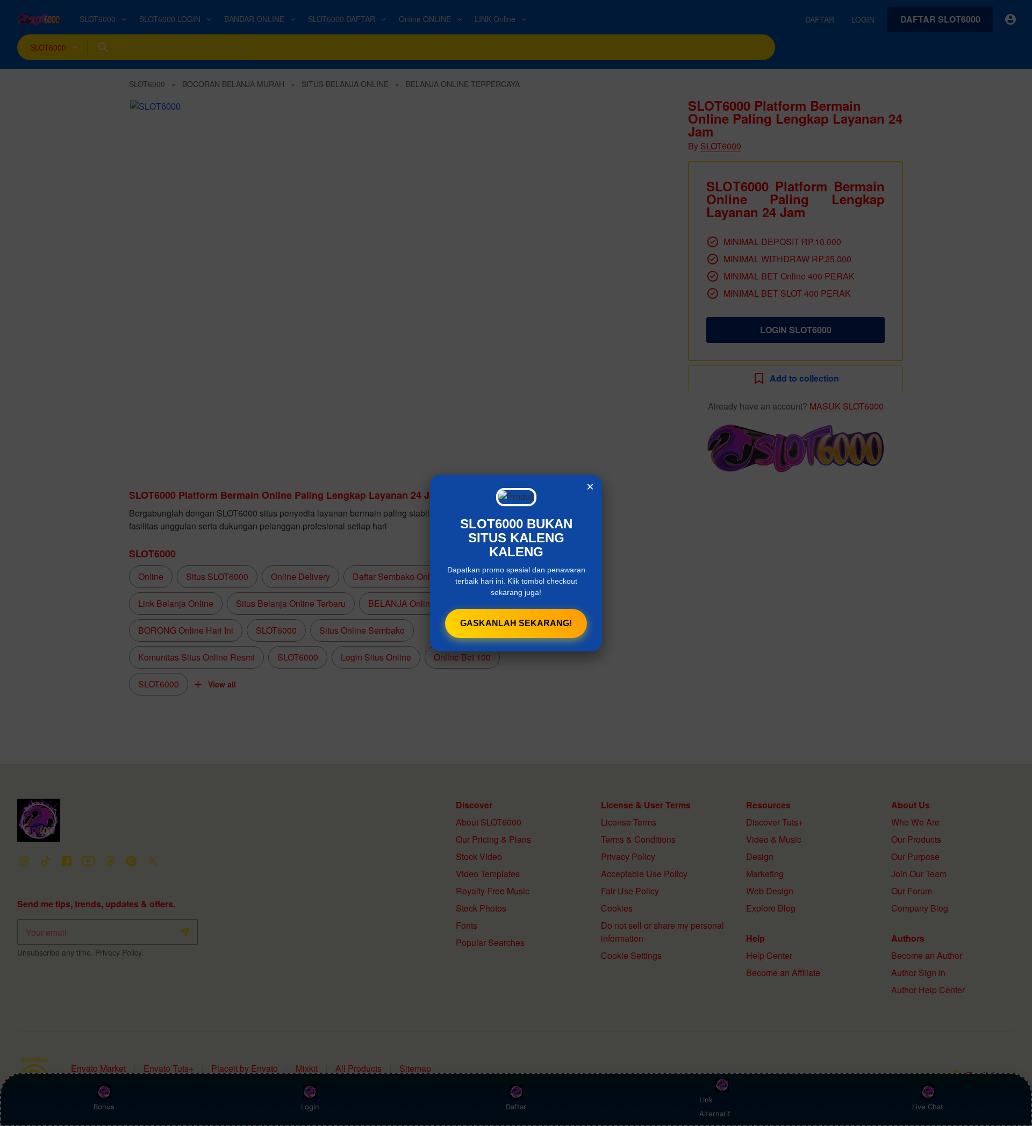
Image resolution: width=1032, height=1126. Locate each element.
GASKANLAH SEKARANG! (516, 623)
